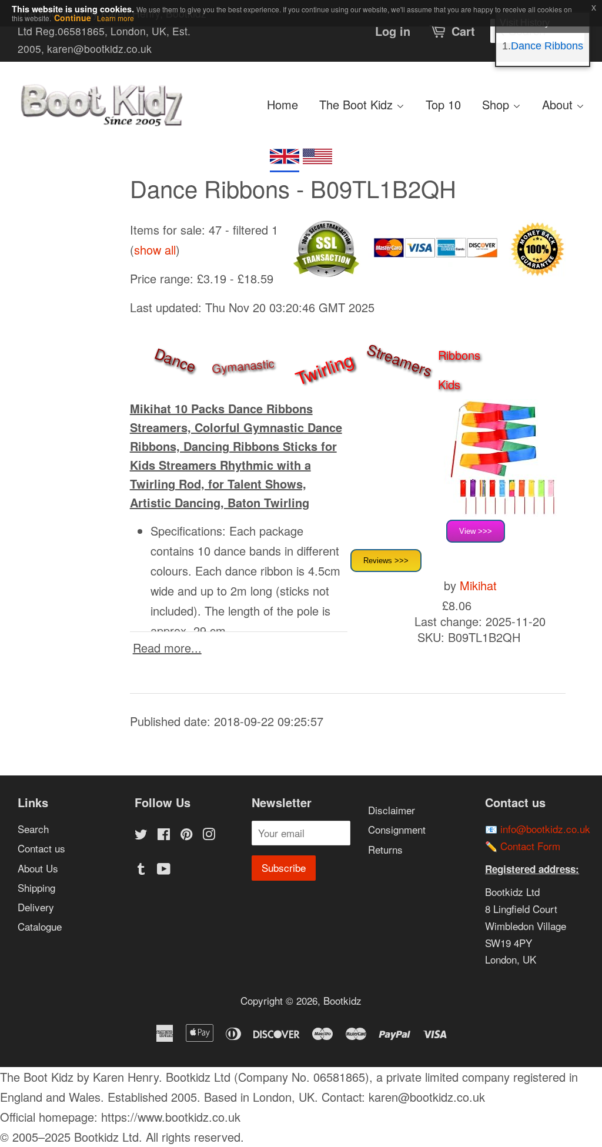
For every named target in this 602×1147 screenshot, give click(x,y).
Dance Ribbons (547, 46)
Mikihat (478, 585)
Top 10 (443, 104)
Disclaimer (391, 809)
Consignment (397, 829)
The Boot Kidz (357, 104)
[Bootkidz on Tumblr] (141, 869)
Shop (497, 104)
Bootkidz (342, 1000)
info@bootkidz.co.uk (545, 828)
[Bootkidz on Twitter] (141, 835)
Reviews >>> (386, 560)
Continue (72, 18)
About (559, 104)
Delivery (36, 906)
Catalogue (40, 926)
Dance (175, 359)
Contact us (41, 848)
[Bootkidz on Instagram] (208, 835)
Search (33, 828)
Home (282, 104)
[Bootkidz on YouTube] (163, 869)
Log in (392, 30)
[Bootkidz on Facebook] (163, 835)
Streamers (399, 360)
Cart (463, 30)
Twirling (324, 368)
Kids (449, 384)
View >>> (475, 531)
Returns (385, 849)
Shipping (36, 887)
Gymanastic (243, 366)
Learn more (115, 18)
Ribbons (459, 354)
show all (155, 249)
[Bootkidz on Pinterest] (186, 835)
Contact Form (530, 845)
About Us (38, 868)
